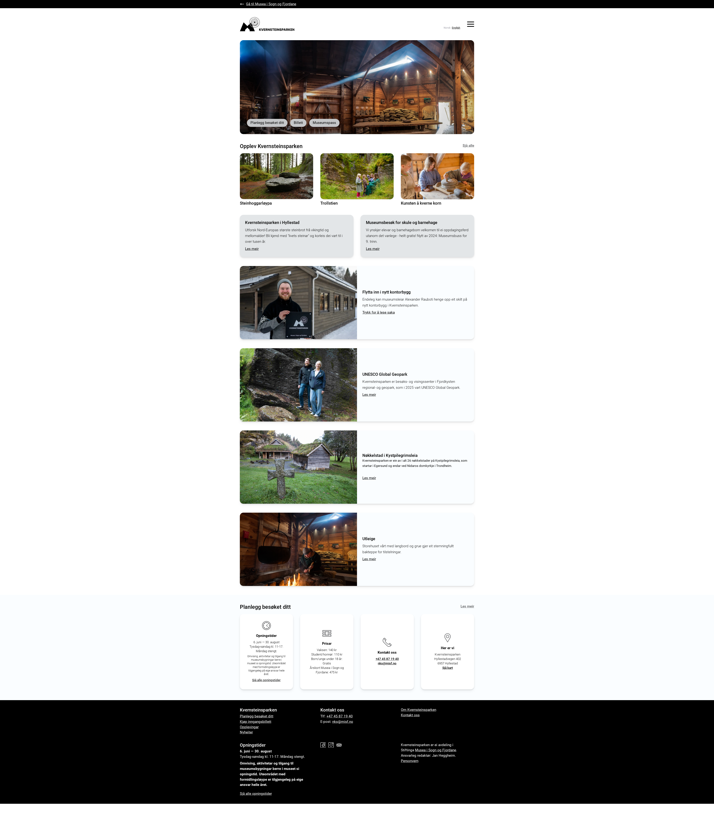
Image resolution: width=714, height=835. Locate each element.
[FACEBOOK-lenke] (323, 745)
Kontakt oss (410, 715)
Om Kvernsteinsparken (418, 710)
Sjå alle (468, 145)
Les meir (467, 606)
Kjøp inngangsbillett (255, 721)
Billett (298, 123)
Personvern (409, 761)
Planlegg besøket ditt (267, 123)
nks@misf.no (387, 663)
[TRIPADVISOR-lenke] (339, 745)
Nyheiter (246, 732)
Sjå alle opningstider (266, 680)
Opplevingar (249, 727)
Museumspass (324, 123)
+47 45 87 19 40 (387, 659)
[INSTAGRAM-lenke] (331, 745)
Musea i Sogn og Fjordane (435, 750)
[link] (447, 27)
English (456, 27)
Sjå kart (447, 668)
